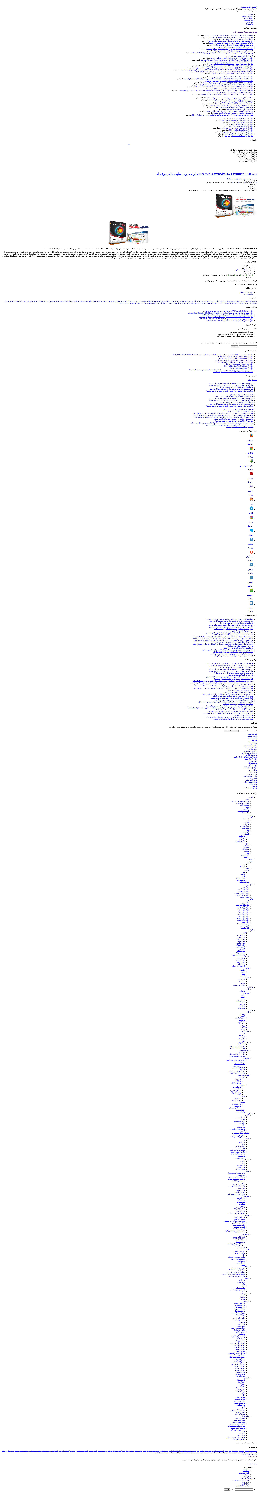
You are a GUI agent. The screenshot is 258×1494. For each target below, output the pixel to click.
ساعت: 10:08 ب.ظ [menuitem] (242, 1486)
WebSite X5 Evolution (250, 301)
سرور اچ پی (253, 778)
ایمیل (243, 1163)
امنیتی (243, 1062)
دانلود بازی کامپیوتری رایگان (8, 1451)
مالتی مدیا (245, 813)
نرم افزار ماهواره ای (238, 1364)
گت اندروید (253, 743)
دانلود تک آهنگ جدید (250, 768)
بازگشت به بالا (252, 1456)
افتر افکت (241, 979)
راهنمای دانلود (248, 18)
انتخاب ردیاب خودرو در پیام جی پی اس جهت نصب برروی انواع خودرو (230, 711)
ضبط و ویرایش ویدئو (238, 1430)
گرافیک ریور (157, 1452)
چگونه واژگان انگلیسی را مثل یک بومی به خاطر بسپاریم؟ (234, 421)
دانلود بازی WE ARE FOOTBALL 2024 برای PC (236, 128)
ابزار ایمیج (242, 1280)
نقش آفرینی (245, 855)
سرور (243, 1206)
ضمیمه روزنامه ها (243, 924)
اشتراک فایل (241, 1202)
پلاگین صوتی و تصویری (237, 1424)
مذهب (243, 1265)
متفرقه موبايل (244, 1050)
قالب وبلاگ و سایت (234, 1244)
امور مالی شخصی (239, 1251)
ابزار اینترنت (241, 1198)
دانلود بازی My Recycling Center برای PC (239, 134)
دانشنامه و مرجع (239, 1121)
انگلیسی (242, 970)
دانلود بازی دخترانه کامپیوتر (82, 1451)
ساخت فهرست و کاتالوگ (236, 1257)
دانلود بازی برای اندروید (122, 1451)
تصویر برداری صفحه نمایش (236, 1426)
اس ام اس (241, 1052)
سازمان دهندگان (239, 1064)
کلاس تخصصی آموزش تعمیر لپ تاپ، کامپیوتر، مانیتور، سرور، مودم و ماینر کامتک (226, 702)
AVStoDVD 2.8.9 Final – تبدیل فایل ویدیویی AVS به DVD (234, 362)
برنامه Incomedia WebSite (165, 301)
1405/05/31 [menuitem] (245, 1484)
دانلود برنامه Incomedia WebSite (44, 301)
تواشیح (243, 874)
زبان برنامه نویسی (239, 1225)
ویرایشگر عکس (240, 1414)
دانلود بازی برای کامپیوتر (111, 1451)
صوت (251, 861)
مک (248, 853)
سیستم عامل (244, 805)
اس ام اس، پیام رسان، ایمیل (235, 1060)
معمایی (246, 851)
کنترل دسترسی (240, 1188)
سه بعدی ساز (240, 1397)
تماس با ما (249, 24)
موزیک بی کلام (244, 882)
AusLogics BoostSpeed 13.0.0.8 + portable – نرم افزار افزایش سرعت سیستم (227, 83)
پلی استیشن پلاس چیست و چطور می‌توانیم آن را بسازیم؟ (234, 655)
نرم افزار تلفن (240, 1351)
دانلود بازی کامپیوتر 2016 (43, 1451)
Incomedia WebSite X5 (234, 301)
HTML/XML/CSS (239, 1238)
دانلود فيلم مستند (243, 891)
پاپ (244, 864)
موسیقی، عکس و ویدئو (237, 1073)
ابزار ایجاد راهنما (239, 1217)
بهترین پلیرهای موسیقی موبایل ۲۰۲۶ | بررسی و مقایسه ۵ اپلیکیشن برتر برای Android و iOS (222, 52)
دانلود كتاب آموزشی (242, 905)
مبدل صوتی (241, 1433)
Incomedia (222, 301)
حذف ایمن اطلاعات (238, 1181)
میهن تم (254, 740)
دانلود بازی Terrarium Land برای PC (241, 368)
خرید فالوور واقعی (251, 780)
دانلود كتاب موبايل (243, 920)
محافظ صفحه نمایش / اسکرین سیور (233, 1274)
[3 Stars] (242, 183)
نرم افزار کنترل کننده (238, 1362)
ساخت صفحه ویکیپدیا (250, 776)
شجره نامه (241, 1261)
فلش (247, 830)
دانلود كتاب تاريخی (243, 908)
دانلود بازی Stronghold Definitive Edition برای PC (236, 132)
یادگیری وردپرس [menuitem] (243, 1473)
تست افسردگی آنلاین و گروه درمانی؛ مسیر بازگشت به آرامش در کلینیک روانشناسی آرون (223, 417)
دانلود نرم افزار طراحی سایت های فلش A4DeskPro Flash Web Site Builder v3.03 (226, 319)
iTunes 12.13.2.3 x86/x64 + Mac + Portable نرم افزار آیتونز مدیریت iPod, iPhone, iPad (224, 71)
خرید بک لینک (253, 763)
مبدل (243, 1291)
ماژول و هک (237, 1245)
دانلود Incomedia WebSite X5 (65, 301)
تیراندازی (246, 824)
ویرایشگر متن (240, 1376)
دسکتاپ (246, 1267)
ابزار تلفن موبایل (239, 1303)
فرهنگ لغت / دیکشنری (237, 1129)
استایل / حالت (240, 958)
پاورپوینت (242, 981)
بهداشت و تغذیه (240, 1253)
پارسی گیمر (253, 772)
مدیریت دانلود (240, 1209)
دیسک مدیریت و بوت (238, 1328)
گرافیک (250, 930)
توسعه (243, 997)
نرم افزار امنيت (240, 1192)
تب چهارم (240, 32)
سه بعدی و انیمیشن (242, 803)
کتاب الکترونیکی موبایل (237, 1048)
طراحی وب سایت (239, 985)
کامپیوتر (242, 1131)
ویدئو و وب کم (240, 1169)
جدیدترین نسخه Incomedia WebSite (128, 301)
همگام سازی (241, 1372)
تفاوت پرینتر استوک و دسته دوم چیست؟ (239, 47)
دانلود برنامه (202, 1452)
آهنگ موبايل (241, 1044)
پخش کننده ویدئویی (239, 1422)
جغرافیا (242, 1119)
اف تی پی (242, 1204)
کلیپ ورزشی (244, 897)
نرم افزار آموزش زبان (237, 1343)
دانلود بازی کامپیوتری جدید (21, 1451)
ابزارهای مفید (240, 1314)
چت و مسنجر (240, 1165)
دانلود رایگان (196, 1452)
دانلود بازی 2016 (179, 1451)
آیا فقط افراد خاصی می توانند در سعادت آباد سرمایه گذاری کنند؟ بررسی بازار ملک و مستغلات (222, 423)
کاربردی (242, 1004)
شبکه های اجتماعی (238, 1067)
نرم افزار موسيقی (239, 1439)
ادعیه (243, 872)
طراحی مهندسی (239, 1403)
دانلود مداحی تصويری (242, 895)
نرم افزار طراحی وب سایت (177, 303)
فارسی (242, 976)
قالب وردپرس (252, 738)
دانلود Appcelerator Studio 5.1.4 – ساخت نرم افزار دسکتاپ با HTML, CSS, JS (227, 315)
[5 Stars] (230, 183)
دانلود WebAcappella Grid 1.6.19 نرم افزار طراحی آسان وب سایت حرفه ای (228, 311)
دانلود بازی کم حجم (252, 1452)
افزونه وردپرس (252, 736)
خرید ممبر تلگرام (251, 755)
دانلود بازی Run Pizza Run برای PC (241, 130)
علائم (243, 974)
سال (249, 380)
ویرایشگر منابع (240, 1232)
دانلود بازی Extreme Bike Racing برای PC (239, 136)
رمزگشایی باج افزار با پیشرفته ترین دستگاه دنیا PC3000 (234, 709)
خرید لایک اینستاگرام (250, 751)
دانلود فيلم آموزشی (242, 889)
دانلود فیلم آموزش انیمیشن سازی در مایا (239, 364)
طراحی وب (237, 179)
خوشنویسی (241, 941)
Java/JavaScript (240, 1240)
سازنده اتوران (240, 1288)
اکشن (247, 820)
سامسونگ (241, 1039)
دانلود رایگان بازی (188, 1452)
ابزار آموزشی (240, 1117)
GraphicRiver (235, 1451)
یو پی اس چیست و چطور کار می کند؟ (240, 411)
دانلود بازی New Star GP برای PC (241, 126)
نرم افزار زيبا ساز (239, 1355)
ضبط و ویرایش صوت (238, 1428)
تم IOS (239, 1081)
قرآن (243, 876)
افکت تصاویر (219, 1451)
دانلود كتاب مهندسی (242, 918)
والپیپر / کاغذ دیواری (238, 954)
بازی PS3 (242, 836)
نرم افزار (246, 32)
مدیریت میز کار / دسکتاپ (236, 1276)
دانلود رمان (245, 903)
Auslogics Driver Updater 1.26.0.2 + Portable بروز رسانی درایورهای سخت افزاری (226, 84)
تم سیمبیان (237, 1106)
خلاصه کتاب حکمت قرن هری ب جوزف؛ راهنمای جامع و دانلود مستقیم (229, 49)
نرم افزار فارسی (239, 1361)
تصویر (247, 931)
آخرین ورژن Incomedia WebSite (185, 301)
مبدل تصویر (241, 1408)
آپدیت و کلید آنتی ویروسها (236, 1173)
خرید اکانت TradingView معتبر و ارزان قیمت (238, 409)
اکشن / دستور (240, 960)
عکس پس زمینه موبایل (237, 1046)
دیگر (243, 1183)
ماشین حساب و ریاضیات (237, 1071)
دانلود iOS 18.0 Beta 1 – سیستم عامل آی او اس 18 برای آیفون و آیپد (231, 62)
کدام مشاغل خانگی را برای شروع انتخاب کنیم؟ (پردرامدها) (233, 51)
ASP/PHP (242, 1236)
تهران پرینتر (253, 784)
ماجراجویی (241, 1022)
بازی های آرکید (240, 1018)
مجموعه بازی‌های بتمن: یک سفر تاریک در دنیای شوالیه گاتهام (233, 652)
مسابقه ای (245, 849)
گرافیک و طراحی (243, 811)
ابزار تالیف (241, 1142)
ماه (253, 380)
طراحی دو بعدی (240, 1399)
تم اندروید (238, 1089)
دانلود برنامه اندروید (250, 745)
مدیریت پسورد (240, 1190)
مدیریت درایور (240, 1339)
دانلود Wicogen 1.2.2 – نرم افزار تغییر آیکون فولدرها (236, 358)
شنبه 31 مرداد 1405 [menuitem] (246, 1478)
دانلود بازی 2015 (187, 1451)
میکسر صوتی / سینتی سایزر (235, 1437)
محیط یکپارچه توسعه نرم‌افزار (235, 1230)
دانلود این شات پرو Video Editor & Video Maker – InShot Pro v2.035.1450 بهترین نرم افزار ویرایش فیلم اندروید (217, 69)
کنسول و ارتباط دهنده (238, 1338)
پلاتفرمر (246, 822)
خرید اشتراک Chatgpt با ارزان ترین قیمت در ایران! (236, 39)
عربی (243, 972)
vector (255, 1451)
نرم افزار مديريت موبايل (237, 1056)
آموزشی (246, 1115)
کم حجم (246, 832)
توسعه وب (246, 179)
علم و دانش (241, 1127)
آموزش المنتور (252, 734)
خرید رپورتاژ (253, 765)
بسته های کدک (240, 1418)
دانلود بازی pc (172, 1451)
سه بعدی (242, 983)
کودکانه (242, 866)
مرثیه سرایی (241, 880)
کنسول (246, 834)
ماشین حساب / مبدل (238, 1154)
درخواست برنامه (247, 16)
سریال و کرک (240, 1332)
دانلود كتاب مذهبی (243, 916)
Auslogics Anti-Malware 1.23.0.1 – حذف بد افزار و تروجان (234, 92)
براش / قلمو (241, 962)
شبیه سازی (245, 828)
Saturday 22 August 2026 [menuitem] (241, 1480)
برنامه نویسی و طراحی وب (240, 801)
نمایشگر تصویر (240, 1412)
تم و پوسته (241, 1270)
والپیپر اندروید (236, 1092)
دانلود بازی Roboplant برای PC (242, 124)
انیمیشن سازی (240, 1387)
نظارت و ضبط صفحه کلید (236, 1194)
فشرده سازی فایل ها (238, 1336)
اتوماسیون (241, 1316)
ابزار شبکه (241, 1200)
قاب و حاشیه (240, 947)
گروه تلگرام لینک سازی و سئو (243, 56)
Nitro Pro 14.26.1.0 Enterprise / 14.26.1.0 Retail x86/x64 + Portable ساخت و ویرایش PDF (223, 86)
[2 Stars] (248, 183)
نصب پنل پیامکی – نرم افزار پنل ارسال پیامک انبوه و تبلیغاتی (233, 719)
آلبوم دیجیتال (241, 1380)
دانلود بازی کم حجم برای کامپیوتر (212, 1452)
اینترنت (246, 1196)
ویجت (239, 1094)
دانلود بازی (193, 1451)
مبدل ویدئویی (240, 1435)
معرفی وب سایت (239, 1135)
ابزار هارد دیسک (240, 1311)
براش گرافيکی (240, 1389)
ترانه (247, 862)
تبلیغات (250, 14)
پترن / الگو (241, 964)
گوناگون (246, 845)
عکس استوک (240, 945)
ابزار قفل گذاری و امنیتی (237, 1177)
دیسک (243, 999)
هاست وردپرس (252, 774)
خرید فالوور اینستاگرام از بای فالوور (245, 757)
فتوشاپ (246, 956)
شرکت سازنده (244, 1027)
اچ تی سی (242, 1035)
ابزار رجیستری (240, 1305)
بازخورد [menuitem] (246, 1476)
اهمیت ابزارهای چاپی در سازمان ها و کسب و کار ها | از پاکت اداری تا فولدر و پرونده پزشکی (223, 413)
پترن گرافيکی (240, 1391)
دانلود (198, 1451)
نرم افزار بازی (240, 1349)
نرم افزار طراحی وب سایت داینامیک (131, 303)
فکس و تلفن (241, 1167)
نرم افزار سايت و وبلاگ (237, 1357)
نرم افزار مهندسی (239, 1366)
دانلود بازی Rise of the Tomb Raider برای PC (238, 366)
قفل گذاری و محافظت (237, 1290)
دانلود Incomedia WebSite (84, 301)
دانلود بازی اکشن (147, 1451)
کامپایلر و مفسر (239, 1227)
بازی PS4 (242, 838)
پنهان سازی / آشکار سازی (236, 1179)
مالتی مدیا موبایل (243, 1043)
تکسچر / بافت (240, 939)
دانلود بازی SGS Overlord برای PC (241, 118)
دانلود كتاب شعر (243, 910)
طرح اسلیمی (241, 943)
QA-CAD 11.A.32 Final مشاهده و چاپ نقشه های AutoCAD (233, 372)
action (230, 1451)
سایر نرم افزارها (239, 1330)
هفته (255, 380)
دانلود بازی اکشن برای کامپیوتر (135, 1451)
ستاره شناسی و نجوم (238, 1259)
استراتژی (246, 818)
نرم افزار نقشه (240, 1368)
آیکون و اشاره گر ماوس (237, 1268)
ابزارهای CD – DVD (238, 1313)
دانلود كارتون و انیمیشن (241, 893)
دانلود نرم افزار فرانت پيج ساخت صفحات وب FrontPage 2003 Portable (230, 320)
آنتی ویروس (241, 1175)
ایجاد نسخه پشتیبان (239, 1318)
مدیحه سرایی (240, 878)
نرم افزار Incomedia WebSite (196, 303)
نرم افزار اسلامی (239, 1347)
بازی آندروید (210, 1451)
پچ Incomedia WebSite (148, 301)
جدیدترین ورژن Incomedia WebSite (104, 301)
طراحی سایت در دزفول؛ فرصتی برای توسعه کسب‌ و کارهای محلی (231, 37)
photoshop (247, 1451)
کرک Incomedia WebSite (215, 303)
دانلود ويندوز (241, 1326)
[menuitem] (127, 1467)
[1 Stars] (254, 183)
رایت (243, 1286)
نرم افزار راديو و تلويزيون (236, 1353)
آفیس (243, 1140)
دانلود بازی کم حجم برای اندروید (228, 1452)
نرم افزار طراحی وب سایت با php (155, 303)
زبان (243, 1125)
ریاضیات (242, 1123)
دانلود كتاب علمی (243, 912)
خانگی (247, 1249)
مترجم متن (241, 1156)
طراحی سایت (248, 20)
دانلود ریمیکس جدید (250, 766)
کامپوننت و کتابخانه (238, 1229)
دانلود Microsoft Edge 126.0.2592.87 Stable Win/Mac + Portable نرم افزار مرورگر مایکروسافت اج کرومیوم (218, 79)
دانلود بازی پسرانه (63, 1451)
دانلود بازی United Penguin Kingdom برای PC (237, 120)
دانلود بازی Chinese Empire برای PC (241, 122)
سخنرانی (246, 868)
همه (256, 32)
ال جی (243, 1037)
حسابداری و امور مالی (237, 1150)
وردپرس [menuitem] (246, 1469)
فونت (247, 968)
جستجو (232, 1489)
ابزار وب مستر (240, 1242)
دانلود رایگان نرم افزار (242, 270)
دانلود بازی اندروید (251, 747)
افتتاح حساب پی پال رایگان (244, 715)
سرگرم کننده (244, 826)
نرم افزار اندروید (235, 1090)
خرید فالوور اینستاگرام (249, 753)
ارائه (243, 1144)
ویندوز (243, 1299)
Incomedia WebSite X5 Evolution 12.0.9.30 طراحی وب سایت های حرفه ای (206, 174)
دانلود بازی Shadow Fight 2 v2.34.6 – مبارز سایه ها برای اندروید (232, 73)
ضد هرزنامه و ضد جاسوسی (236, 1186)
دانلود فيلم (245, 887)
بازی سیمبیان (236, 1104)
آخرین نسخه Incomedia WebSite (207, 301)
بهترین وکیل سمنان (250, 788)
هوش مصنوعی (240, 1374)
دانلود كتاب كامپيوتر (242, 914)
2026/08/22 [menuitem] (245, 1482)
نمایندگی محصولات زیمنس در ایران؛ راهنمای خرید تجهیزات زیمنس (231, 43)
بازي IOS (238, 1079)
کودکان (246, 843)
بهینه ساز (242, 1322)
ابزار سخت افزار (239, 1307)
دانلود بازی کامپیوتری (32, 1451)
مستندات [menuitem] (246, 1471)
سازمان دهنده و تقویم (238, 1152)
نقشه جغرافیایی (240, 953)
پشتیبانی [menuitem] (246, 1475)
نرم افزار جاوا (236, 1100)
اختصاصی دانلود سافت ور (240, 1133)
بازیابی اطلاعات (240, 1320)
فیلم (251, 884)
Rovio (243, 1029)
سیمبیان (242, 1102)
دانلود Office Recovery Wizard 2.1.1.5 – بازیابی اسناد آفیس (234, 360)
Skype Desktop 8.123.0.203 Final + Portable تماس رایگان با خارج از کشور (229, 81)
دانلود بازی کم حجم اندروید (242, 1452)
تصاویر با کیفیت (203, 1451)
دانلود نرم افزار (180, 1452)
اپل (244, 1033)
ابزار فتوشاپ (240, 1384)
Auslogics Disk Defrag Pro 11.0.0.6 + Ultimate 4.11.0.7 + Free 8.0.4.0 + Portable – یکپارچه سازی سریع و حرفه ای (216, 90)
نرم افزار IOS (236, 1083)
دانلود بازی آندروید (164, 1451)
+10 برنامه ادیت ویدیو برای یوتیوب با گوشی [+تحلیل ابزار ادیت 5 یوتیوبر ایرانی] (227, 650)
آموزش (250, 797)
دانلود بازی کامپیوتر (250, 759)
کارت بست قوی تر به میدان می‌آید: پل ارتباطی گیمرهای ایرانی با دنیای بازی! (228, 713)
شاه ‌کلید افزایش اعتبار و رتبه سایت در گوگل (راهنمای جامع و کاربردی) (229, 706)
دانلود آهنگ (245, 885)
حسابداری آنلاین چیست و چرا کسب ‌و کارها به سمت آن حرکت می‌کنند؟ (229, 35)
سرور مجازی (252, 749)
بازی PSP (242, 839)
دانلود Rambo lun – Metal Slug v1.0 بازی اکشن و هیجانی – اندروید (232, 58)
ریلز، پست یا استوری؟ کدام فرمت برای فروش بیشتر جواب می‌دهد (231, 41)
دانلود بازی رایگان (71, 1451)
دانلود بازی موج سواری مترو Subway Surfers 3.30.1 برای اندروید (232, 64)
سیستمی (242, 1334)
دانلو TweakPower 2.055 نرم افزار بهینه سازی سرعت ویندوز (233, 88)
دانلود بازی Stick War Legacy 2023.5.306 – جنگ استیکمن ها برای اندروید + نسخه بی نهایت (224, 68)
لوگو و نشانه (241, 951)
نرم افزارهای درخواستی (237, 1137)
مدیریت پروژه (240, 1158)
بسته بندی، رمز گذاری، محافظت (234, 1221)
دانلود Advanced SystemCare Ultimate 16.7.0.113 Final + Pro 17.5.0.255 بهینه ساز (226, 60)
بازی (234, 32)
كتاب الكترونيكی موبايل (237, 1054)
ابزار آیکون (241, 1382)
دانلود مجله (245, 922)
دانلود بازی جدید (101, 1451)
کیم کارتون (249, 22)
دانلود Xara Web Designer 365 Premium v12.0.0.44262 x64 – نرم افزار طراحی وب (226, 317)
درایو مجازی (241, 1282)
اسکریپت (250, 815)
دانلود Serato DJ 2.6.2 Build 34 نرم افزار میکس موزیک (235, 356)
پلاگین (243, 1393)
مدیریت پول (237, 1066)
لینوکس (242, 1295)
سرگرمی (242, 1020)
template (252, 1451)
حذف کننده (241, 1324)
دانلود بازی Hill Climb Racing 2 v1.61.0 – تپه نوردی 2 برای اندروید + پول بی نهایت (226, 66)
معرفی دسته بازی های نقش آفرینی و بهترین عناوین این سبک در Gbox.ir (229, 717)
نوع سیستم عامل (243, 1075)
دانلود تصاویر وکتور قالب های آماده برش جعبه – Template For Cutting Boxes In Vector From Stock (221, 370)
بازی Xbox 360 (240, 841)
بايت (247, 901)
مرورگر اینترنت (240, 1211)
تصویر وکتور (241, 937)
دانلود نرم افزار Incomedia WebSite (21, 301)
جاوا (243, 1096)
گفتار (243, 1431)
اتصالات (242, 1161)
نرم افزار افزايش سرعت (236, 1213)
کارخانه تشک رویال (250, 782)
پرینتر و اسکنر (240, 1146)
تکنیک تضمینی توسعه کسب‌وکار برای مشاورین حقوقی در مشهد (232, 654)
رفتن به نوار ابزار (251, 1463)
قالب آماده (245, 977)
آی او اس (242, 1077)
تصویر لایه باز (240, 935)
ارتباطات (246, 1160)
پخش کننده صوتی (239, 1420)
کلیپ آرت (242, 949)
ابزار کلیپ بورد (240, 1309)
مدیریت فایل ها (240, 1341)
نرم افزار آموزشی (239, 1345)
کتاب (251, 899)
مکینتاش (250, 987)
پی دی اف (241, 1148)
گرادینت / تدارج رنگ (238, 966)
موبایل (252, 32)
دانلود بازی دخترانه (93, 1451)
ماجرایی (246, 847)
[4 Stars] (236, 183)
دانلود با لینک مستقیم (246, 292)
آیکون (243, 933)
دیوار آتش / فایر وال (238, 1184)
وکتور (161, 1452)
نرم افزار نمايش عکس (237, 1410)
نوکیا (243, 1041)
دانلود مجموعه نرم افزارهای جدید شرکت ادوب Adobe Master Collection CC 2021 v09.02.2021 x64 (220, 313)
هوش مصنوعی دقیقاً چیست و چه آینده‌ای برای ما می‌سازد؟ (233, 45)
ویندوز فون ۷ (240, 1110)
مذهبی (247, 870)
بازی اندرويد (237, 1087)
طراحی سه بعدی (239, 1401)
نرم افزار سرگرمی (239, 1359)
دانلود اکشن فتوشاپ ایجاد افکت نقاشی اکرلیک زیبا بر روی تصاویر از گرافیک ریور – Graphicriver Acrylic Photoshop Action (213, 354)
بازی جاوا (238, 1098)
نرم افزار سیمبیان (235, 1108)
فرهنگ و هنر (241, 1263)
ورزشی (246, 857)
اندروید (243, 1085)
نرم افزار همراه (240, 1370)
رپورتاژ (251, 859)
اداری (247, 799)
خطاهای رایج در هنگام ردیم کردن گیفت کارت (238, 704)
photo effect (241, 1451)
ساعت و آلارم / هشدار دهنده (235, 1272)
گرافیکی (242, 1006)
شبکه (247, 807)
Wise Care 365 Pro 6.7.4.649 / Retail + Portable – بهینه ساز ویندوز (232, 77)
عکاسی (246, 809)
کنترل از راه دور (239, 1207)
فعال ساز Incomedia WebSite (234, 303)
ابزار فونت (241, 1385)
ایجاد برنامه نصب (239, 1219)
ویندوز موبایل (240, 1112)
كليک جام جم (244, 926)
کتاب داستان (245, 928)
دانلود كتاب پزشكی (243, 907)
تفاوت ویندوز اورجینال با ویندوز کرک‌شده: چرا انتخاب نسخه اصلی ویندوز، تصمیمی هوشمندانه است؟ (220, 707)
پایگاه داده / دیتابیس (238, 1223)
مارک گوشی (245, 1031)
